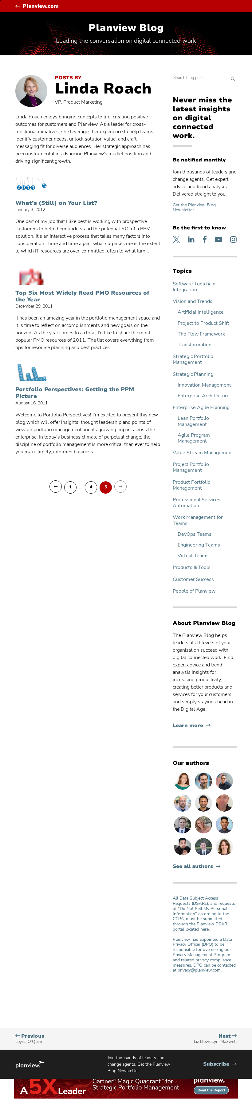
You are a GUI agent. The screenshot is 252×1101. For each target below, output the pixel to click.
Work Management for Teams (198, 520)
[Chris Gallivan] (224, 811)
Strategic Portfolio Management (193, 359)
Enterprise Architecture (204, 396)
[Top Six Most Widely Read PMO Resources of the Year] (31, 276)
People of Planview (194, 591)
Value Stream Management (203, 453)
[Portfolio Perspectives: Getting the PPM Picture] (31, 372)
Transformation (194, 345)
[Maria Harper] (183, 789)
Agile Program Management (194, 438)
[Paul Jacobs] (183, 811)
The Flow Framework (201, 334)
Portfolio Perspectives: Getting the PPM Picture (74, 392)
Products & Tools (192, 567)
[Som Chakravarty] (183, 855)
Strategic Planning (193, 374)
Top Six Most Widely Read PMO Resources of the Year (82, 296)
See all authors (193, 866)
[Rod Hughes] (183, 833)
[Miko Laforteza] (224, 833)
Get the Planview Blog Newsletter (194, 207)
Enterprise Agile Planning (201, 408)
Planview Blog (126, 27)
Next (215, 1038)
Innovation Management (204, 385)
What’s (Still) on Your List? (56, 203)
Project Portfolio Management (191, 467)
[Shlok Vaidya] (204, 811)
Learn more (192, 726)
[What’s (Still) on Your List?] (31, 186)
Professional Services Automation (196, 503)
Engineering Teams (199, 545)
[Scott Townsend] (204, 789)
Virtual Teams (193, 556)
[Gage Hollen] (224, 789)
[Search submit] (233, 79)
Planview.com (41, 6)
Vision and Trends (192, 301)
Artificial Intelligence (201, 312)
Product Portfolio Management (192, 485)
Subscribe (220, 1064)
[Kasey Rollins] (204, 833)
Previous (29, 1038)
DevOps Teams (194, 534)
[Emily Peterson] (224, 855)
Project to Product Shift (203, 323)
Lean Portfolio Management (193, 421)
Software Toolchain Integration (194, 287)
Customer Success (193, 579)
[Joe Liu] (204, 855)
